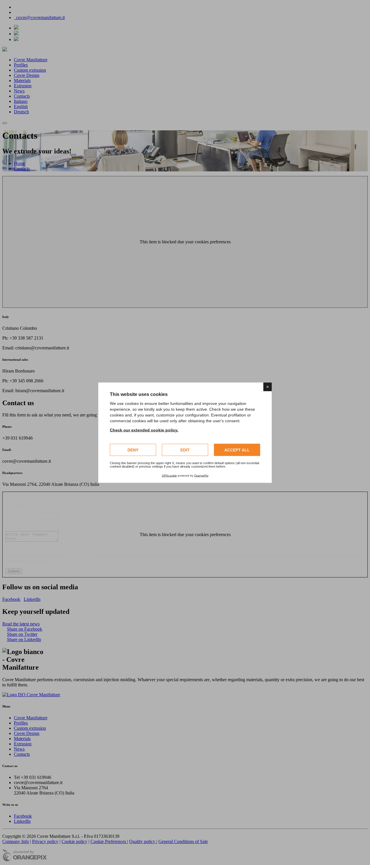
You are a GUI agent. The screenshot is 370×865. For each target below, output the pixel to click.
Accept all (237, 449)
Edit (185, 449)
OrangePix (201, 475)
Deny (132, 449)
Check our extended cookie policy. (144, 429)
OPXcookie (169, 475)
